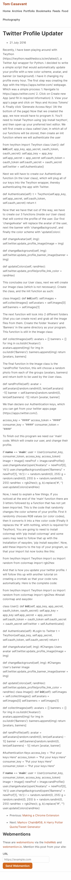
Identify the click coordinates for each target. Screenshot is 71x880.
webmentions (25, 842)
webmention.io (12, 846)
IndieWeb (50, 842)
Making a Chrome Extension (40, 815)
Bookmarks (43, 11)
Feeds (56, 11)
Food (65, 11)
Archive (17, 11)
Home (7, 11)
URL (5, 853)
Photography (11, 19)
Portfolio (29, 11)
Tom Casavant (15, 4)
